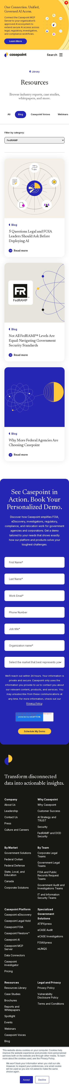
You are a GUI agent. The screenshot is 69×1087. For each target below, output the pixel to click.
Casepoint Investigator (11, 963)
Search (52, 54)
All (9, 114)
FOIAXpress (45, 942)
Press (7, 823)
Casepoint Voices (40, 114)
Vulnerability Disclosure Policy (48, 995)
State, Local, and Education (14, 873)
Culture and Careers (16, 829)
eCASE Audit (45, 929)
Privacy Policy (34, 703)
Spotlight (9, 1016)
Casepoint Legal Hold (17, 920)
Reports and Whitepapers (12, 1008)
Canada (9, 881)
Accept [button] (26, 1079)
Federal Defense (14, 865)
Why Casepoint (47, 804)
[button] (61, 54)
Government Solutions (17, 852)
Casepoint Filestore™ (17, 933)
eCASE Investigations (50, 936)
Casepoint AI (12, 939)
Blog (7, 1041)
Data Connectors (14, 955)
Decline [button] (42, 1079)
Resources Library (15, 987)
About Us (9, 804)
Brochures (10, 1000)
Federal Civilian (13, 859)
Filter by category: (14, 132)
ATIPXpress (45, 923)
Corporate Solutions (16, 887)
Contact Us (11, 817)
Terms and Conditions (51, 1003)
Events (8, 1022)
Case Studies (12, 994)
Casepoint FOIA (13, 927)
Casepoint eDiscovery (17, 914)
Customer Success (49, 810)
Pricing (8, 971)
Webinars (10, 1028)
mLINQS (42, 948)
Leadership (11, 810)
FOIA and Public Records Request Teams (48, 875)
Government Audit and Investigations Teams (51, 886)
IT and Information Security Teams (48, 896)
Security (42, 826)
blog (20, 114)
